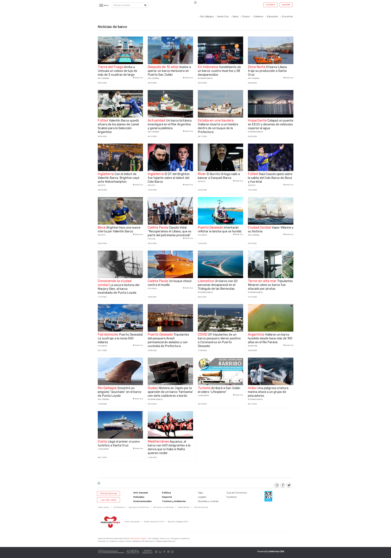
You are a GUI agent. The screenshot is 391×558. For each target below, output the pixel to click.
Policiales (138, 497)
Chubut (246, 16)
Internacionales (142, 501)
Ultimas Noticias (108, 493)
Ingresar (286, 5)
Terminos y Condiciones (163, 507)
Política (166, 492)
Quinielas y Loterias (208, 501)
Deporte (167, 497)
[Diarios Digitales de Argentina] (147, 551)
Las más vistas (108, 500)
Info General (140, 492)
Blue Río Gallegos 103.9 (178, 521)
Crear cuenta (103, 507)
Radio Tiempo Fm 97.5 (154, 521)
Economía (287, 16)
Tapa (200, 492)
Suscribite (270, 5)
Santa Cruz (223, 16)
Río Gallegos (207, 16)
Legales (202, 497)
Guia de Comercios (237, 492)
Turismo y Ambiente (174, 501)
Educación (272, 16)
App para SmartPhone (139, 507)
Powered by (270, 551)
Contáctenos (118, 507)
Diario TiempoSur (132, 521)
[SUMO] (165, 551)
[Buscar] (145, 5)
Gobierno (258, 16)
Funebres (232, 497)
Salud (235, 16)
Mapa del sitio (184, 507)
